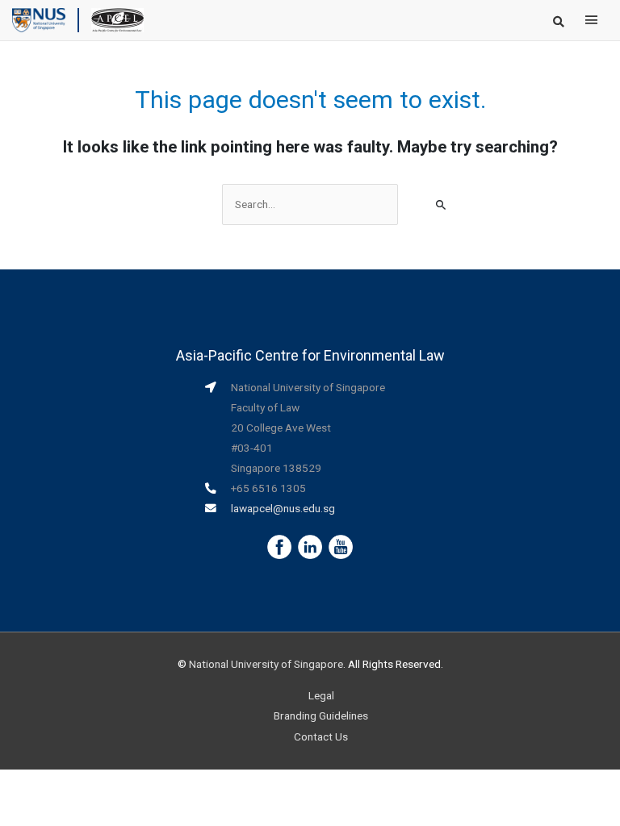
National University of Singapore (266, 663)
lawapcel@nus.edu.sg (283, 508)
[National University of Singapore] (38, 19)
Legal (321, 695)
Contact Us (321, 736)
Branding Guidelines (321, 715)
